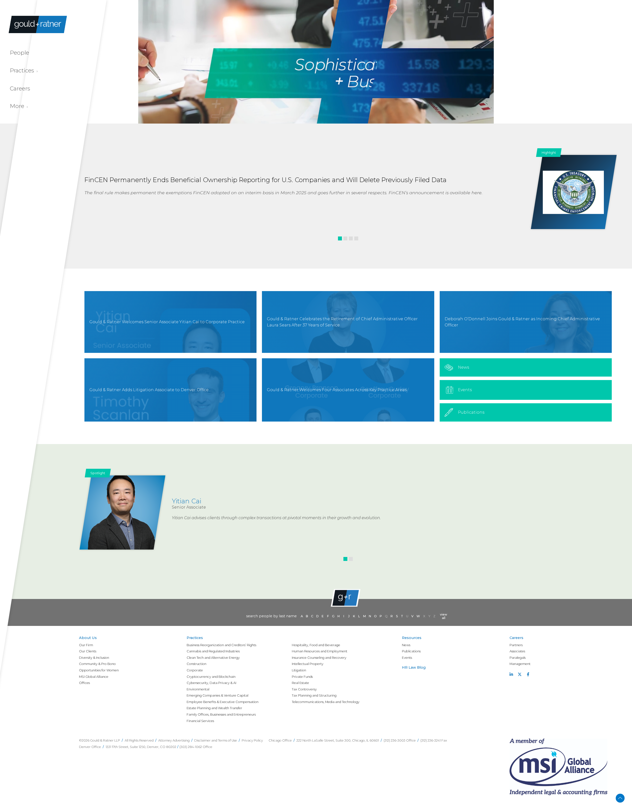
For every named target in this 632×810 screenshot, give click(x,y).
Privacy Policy (252, 740)
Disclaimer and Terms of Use (215, 740)
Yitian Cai (186, 501)
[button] (340, 238)
